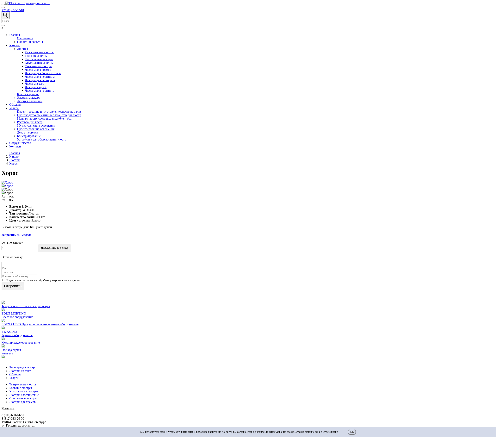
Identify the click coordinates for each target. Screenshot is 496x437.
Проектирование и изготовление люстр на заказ (49, 111)
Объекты (15, 104)
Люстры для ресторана (40, 80)
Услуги (14, 108)
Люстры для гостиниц (39, 90)
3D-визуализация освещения (36, 125)
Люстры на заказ (20, 370)
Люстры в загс (34, 83)
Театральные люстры (39, 59)
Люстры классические (24, 394)
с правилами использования (269, 431)
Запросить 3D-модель (16, 234)
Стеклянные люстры (38, 66)
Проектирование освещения (35, 129)
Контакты (15, 146)
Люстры (22, 48)
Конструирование (29, 136)
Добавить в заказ (54, 248)
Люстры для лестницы (40, 76)
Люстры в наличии (29, 101)
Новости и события (30, 41)
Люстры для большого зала (43, 73)
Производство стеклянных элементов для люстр (49, 115)
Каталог (14, 45)
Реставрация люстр (29, 122)
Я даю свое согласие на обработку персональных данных (43, 280)
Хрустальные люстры (39, 62)
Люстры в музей (35, 87)
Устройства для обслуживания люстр (41, 139)
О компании (25, 38)
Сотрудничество (20, 143)
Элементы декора (28, 97)
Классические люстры (39, 52)
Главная (14, 34)
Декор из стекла (27, 132)
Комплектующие (28, 94)
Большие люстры (36, 55)
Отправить (12, 286)
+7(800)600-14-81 (13, 10)
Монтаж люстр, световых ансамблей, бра (44, 118)
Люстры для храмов (38, 69)
